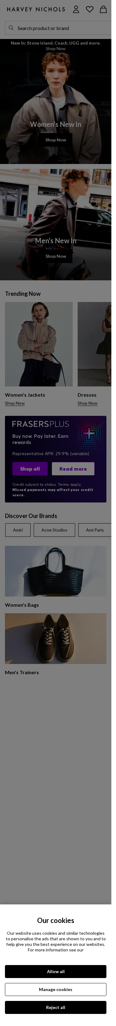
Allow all (56, 971)
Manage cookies (55, 989)
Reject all (55, 1007)
